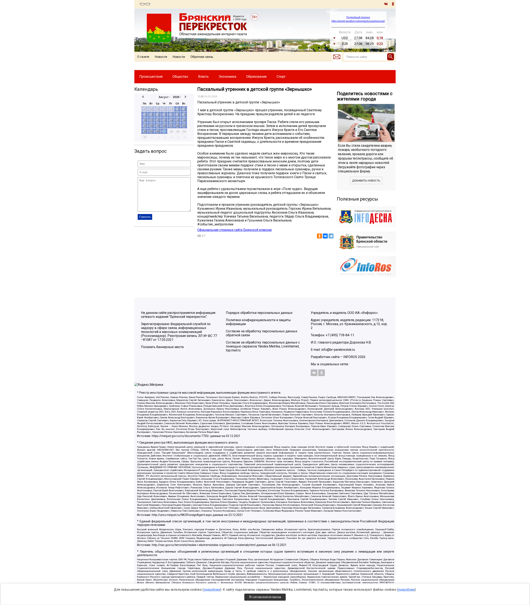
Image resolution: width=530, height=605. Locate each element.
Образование (256, 77)
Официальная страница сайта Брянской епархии (234, 230)
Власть (203, 77)
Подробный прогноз (358, 17)
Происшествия (151, 77)
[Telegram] (331, 236)
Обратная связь (201, 57)
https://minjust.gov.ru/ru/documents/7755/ (180, 436)
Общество (180, 77)
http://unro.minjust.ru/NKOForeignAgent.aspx (182, 515)
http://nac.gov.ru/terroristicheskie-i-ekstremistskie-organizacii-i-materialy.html (203, 545)
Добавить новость (366, 180)
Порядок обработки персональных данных (259, 313)
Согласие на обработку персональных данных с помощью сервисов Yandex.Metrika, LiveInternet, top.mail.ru (263, 346)
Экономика (227, 77)
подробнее (212, 590)
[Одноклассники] (319, 236)
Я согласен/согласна (265, 597)
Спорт (281, 77)
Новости (161, 57)
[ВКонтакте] (325, 236)
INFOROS (350, 357)
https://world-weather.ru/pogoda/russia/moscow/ (358, 21)
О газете (143, 57)
